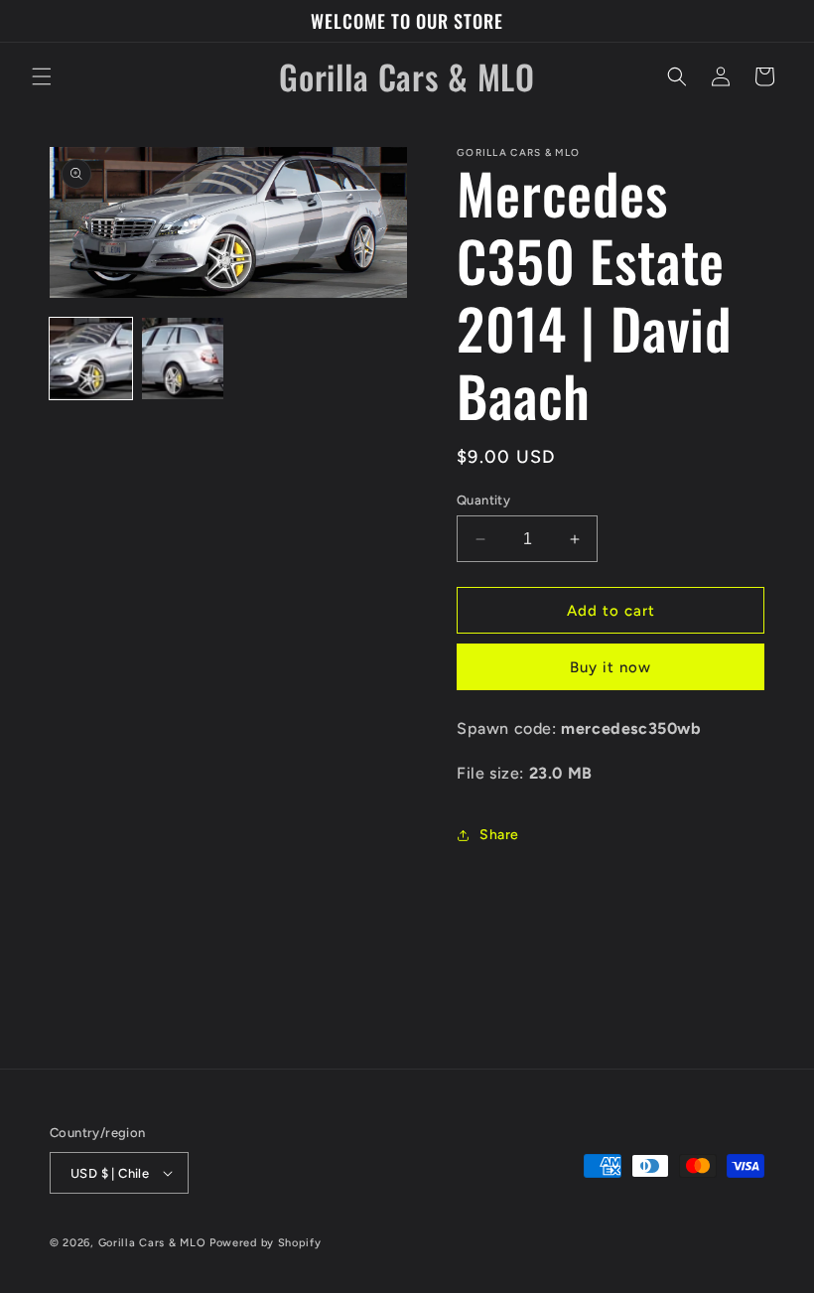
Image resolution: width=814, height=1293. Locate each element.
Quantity (483, 500)
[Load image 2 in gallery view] (183, 359)
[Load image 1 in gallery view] (91, 359)
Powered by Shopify (265, 1242)
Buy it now (610, 667)
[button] (42, 76)
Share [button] (499, 834)
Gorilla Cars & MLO (152, 1242)
